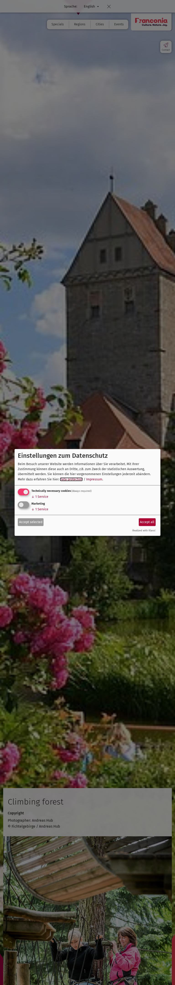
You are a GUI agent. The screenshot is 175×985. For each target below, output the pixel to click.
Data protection (71, 479)
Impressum (94, 479)
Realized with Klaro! (143, 530)
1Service (39, 497)
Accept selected (30, 522)
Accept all (147, 522)
